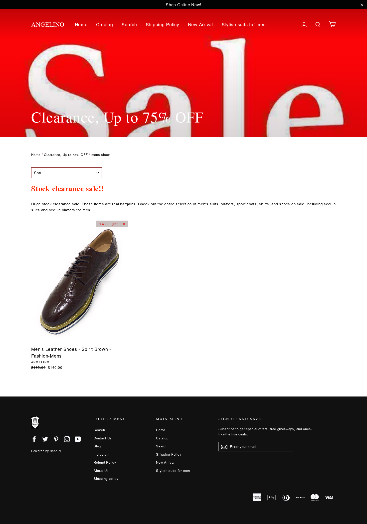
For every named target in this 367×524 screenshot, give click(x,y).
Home (81, 24)
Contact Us (103, 438)
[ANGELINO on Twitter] (45, 439)
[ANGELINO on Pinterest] (56, 439)
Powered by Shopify (46, 451)
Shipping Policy (162, 24)
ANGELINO (47, 24)
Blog (97, 446)
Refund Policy (105, 462)
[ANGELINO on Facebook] (34, 439)
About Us (101, 470)
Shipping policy (106, 478)
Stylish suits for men (244, 24)
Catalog (104, 24)
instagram (102, 454)
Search (129, 24)
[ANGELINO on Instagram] (67, 439)
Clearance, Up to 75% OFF (66, 154)
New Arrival (200, 24)
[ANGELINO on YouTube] (78, 439)
